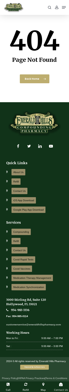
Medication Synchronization (28, 287)
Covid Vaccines (21, 268)
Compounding (21, 231)
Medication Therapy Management (32, 278)
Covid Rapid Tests (23, 259)
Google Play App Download (28, 209)
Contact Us (19, 191)
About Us (18, 172)
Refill (16, 181)
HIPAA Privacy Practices (31, 378)
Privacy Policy (9, 378)
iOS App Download (23, 200)
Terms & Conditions (56, 378)
